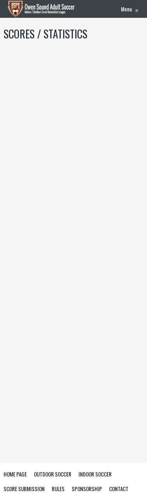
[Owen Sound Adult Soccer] (42, 9)
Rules (58, 489)
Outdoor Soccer (52, 474)
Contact (118, 489)
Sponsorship (87, 489)
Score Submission (24, 489)
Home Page (15, 474)
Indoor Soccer (95, 474)
